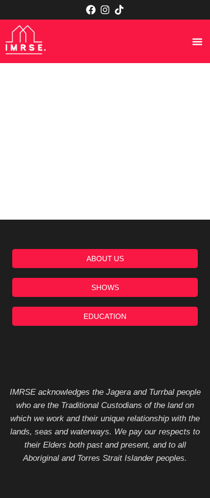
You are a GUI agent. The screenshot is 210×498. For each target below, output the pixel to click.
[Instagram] (105, 10)
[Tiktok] (119, 10)
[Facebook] (91, 10)
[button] (197, 41)
